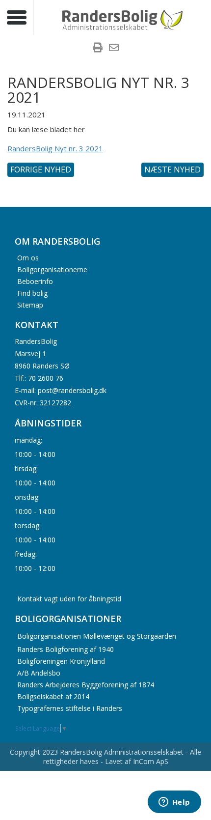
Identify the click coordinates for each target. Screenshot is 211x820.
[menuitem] (98, 49)
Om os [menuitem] (28, 257)
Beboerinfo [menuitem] (35, 280)
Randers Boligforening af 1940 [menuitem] (65, 649)
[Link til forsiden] (122, 19)
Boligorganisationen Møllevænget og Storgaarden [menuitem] (96, 636)
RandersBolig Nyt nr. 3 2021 (55, 148)
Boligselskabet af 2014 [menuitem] (53, 696)
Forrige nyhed (40, 169)
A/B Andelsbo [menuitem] (38, 673)
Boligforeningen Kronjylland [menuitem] (61, 661)
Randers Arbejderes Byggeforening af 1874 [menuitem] (85, 684)
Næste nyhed (172, 169)
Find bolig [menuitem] (32, 292)
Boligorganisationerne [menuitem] (52, 269)
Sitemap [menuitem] (30, 304)
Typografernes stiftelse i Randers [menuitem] (69, 708)
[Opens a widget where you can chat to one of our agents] (174, 803)
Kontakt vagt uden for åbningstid (69, 598)
